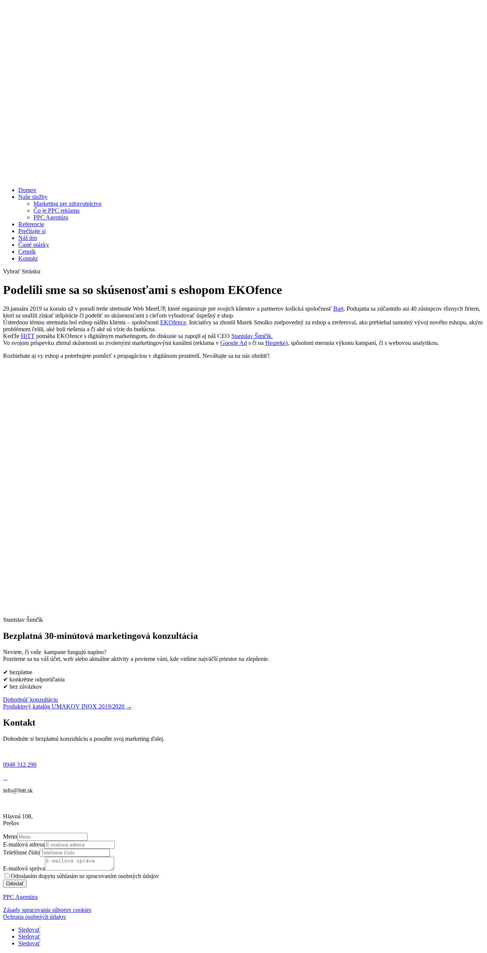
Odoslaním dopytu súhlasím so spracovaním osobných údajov (85, 876)
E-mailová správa (24, 868)
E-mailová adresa (24, 844)
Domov (27, 190)
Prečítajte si (32, 231)
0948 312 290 (20, 764)
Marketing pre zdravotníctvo (67, 203)
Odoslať (15, 883)
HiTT (28, 336)
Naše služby (33, 197)
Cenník (27, 251)
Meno (10, 836)
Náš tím (27, 238)
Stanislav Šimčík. (252, 336)
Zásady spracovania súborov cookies (47, 910)
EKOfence (173, 322)
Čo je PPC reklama (56, 210)
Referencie (31, 224)
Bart (338, 308)
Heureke (275, 343)
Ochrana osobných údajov (34, 916)
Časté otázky (33, 244)
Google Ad (233, 343)
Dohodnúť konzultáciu (30, 699)
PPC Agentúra (50, 217)
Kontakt (28, 258)
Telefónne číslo (21, 852)
